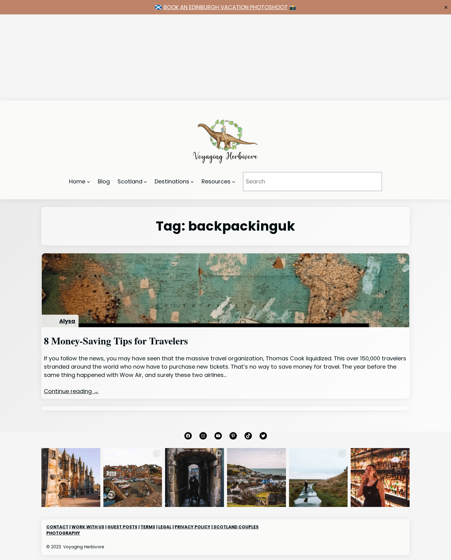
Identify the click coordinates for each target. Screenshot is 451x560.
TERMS (148, 527)
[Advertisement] (184, 57)
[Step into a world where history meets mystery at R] (70, 477)
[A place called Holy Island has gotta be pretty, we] (318, 477)
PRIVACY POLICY (192, 527)
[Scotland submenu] (145, 181)
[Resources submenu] (233, 181)
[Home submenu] (88, 181)
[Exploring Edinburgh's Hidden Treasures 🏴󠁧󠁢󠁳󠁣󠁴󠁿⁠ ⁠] (194, 477)
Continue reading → (71, 391)
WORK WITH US (87, 527)
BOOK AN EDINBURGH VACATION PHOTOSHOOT (226, 7)
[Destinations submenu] (192, 181)
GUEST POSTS (122, 527)
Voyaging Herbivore (83, 547)
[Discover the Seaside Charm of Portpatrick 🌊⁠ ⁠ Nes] (256, 477)
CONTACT (57, 527)
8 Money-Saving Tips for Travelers (116, 341)
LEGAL (165, 527)
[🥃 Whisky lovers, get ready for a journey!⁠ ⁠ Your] (380, 477)
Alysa (67, 321)
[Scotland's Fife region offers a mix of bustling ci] (132, 477)
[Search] (368, 182)
